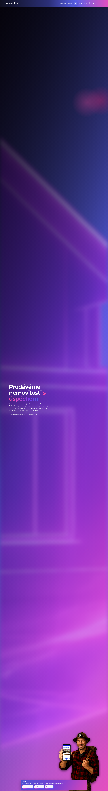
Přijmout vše (39, 787)
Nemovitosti (63, 3)
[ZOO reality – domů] (12, 3)
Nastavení (49, 787)
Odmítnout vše (28, 787)
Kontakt (70, 3)
